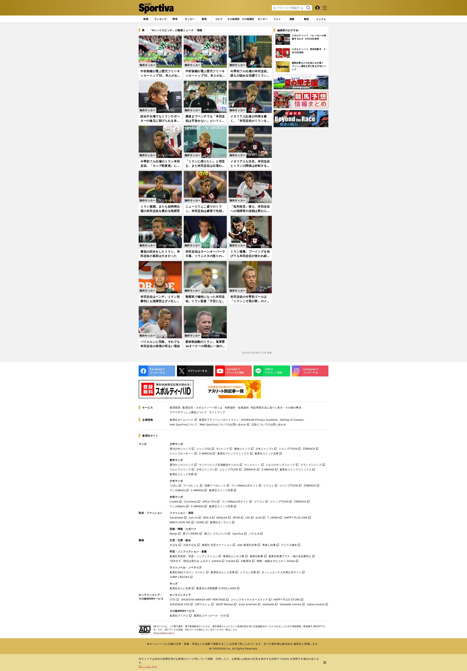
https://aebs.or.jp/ (164, 632)
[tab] (175, 19)
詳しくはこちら (148, 666)
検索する (307, 8)
